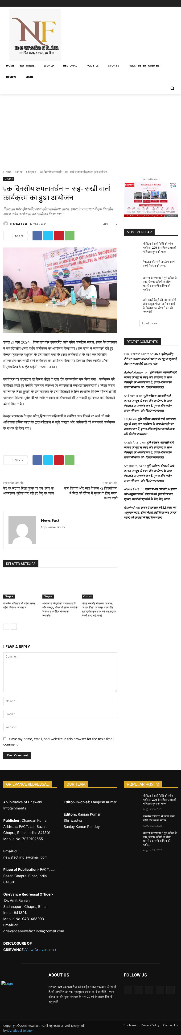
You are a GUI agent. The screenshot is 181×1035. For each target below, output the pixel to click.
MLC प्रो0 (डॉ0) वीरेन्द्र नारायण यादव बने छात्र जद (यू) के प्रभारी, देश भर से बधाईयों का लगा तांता (150, 359)
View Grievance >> (41, 949)
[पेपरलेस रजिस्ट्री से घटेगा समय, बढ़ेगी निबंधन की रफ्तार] (21, 586)
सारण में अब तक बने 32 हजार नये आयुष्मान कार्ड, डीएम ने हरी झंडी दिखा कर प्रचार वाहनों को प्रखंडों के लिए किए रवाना (150, 494)
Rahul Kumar (133, 372)
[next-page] (14, 627)
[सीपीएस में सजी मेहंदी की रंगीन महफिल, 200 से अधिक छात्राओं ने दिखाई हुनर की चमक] (132, 247)
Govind (129, 507)
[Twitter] (168, 3)
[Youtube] (175, 3)
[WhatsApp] (69, 235)
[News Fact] (6, 223)
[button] (172, 88)
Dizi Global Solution (20, 1031)
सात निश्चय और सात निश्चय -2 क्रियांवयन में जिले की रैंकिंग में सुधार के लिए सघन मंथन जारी (90, 493)
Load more (149, 323)
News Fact (20, 223)
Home (7, 172)
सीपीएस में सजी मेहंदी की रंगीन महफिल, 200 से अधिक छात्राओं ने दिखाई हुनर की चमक (159, 247)
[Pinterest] (59, 235)
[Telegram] (162, 3)
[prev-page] (6, 627)
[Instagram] (155, 3)
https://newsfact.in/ (53, 527)
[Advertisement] (90, 129)
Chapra (31, 172)
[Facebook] (149, 3)
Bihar (18, 172)
